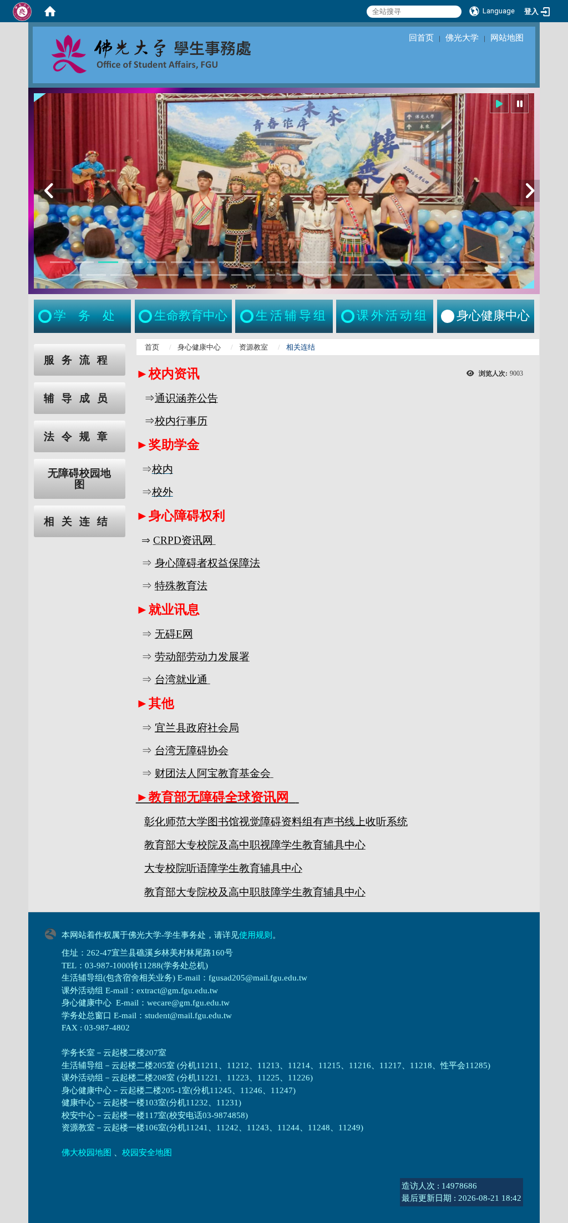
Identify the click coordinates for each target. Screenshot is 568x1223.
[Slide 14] (374, 262)
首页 (152, 347)
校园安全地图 (147, 1152)
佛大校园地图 (86, 1152)
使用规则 (255, 935)
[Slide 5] (157, 262)
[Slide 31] (314, 275)
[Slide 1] (60, 262)
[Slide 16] (423, 262)
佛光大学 (462, 37)
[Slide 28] (241, 275)
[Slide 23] (120, 275)
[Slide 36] (435, 275)
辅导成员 (79, 398)
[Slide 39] (507, 275)
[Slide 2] (84, 262)
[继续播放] (499, 103)
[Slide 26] (193, 275)
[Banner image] (284, 191)
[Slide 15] (398, 262)
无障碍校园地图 (79, 479)
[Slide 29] (266, 275)
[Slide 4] (133, 262)
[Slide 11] (302, 262)
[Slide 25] (169, 275)
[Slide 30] (290, 275)
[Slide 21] (72, 275)
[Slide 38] (483, 275)
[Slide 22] (96, 275)
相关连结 (79, 521)
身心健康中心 (199, 347)
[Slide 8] (229, 262)
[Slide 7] (205, 262)
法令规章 (79, 436)
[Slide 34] (387, 275)
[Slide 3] (108, 262)
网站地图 (507, 37)
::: (23, 350)
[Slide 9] (253, 262)
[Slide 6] (181, 262)
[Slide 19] (495, 262)
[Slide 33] (362, 275)
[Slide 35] (410, 275)
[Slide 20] (519, 262)
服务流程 (79, 360)
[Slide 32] (338, 275)
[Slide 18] (471, 262)
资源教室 (253, 347)
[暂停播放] (520, 103)
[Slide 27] (217, 275)
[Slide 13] (350, 262)
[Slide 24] (145, 275)
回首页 (421, 37)
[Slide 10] (277, 262)
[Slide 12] (326, 262)
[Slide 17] (447, 262)
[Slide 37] (459, 275)
